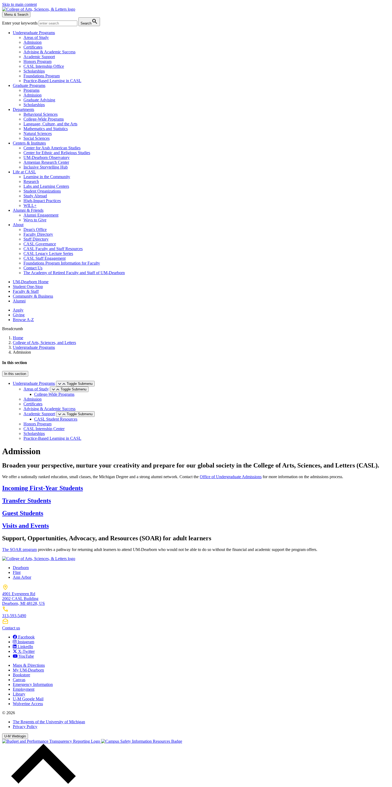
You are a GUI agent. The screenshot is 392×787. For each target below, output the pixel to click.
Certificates (32, 47)
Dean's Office (35, 229)
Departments (23, 109)
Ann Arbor (22, 577)
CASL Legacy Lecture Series (48, 253)
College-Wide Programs (43, 119)
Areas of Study (36, 37)
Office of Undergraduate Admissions (231, 476)
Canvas (19, 679)
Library (19, 694)
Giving (19, 315)
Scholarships (34, 71)
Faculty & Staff (26, 291)
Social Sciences (36, 138)
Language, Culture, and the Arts (50, 124)
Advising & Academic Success (49, 52)
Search (89, 21)
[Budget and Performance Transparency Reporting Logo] (51, 741)
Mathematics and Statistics (45, 128)
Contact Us (32, 268)
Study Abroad (35, 196)
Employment (23, 689)
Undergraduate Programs (34, 32)
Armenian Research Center (46, 162)
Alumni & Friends (28, 210)
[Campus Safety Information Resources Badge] (141, 741)
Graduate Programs (29, 85)
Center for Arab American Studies (52, 148)
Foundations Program (41, 76)
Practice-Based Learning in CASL (52, 80)
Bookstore (21, 675)
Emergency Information (33, 684)
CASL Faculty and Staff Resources (53, 248)
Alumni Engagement (40, 215)
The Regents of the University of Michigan (49, 722)
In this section (15, 374)
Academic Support (39, 56)
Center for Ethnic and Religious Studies (56, 152)
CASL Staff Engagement (44, 258)
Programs (31, 90)
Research (31, 181)
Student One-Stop (28, 286)
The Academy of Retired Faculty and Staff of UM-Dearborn (74, 272)
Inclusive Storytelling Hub (45, 167)
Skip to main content (19, 4)
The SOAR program (19, 549)
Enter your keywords (20, 23)
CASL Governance (39, 244)
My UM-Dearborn (28, 670)
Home (18, 337)
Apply (18, 310)
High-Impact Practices (42, 200)
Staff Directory (36, 239)
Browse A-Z (23, 319)
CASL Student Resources (55, 419)
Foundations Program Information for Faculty (61, 263)
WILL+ (30, 205)
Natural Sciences (37, 133)
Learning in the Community (46, 176)
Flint (17, 572)
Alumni (19, 301)
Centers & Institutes (29, 143)
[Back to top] (42, 782)
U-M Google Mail (28, 699)
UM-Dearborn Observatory (46, 157)
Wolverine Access (28, 703)
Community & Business (33, 296)
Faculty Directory (38, 234)
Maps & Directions (29, 665)
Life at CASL (24, 172)
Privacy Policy (25, 726)
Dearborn (21, 567)
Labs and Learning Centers (46, 186)
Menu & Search (16, 15)
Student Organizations (42, 191)
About (18, 224)
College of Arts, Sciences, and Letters (44, 342)
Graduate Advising (39, 100)
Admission (32, 42)
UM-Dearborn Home (31, 281)
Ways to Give (34, 220)
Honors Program (37, 61)
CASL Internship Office (43, 66)
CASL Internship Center (44, 428)
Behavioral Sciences (40, 114)
